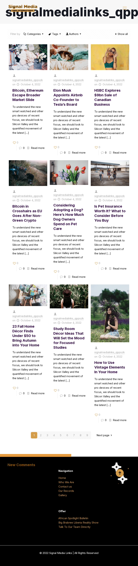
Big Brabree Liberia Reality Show (78, 522)
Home (62, 478)
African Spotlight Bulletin (73, 518)
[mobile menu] (125, 8)
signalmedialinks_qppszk (27, 80)
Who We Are (66, 482)
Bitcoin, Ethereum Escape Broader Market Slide (27, 95)
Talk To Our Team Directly (74, 527)
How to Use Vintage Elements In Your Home (109, 367)
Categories (34, 34)
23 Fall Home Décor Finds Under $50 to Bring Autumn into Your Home (25, 335)
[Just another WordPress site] (23, 8)
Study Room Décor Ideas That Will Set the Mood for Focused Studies (68, 338)
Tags (55, 34)
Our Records (66, 491)
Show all (123, 34)
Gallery (62, 495)
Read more (38, 148)
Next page (102, 435)
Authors (74, 34)
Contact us (65, 486)
